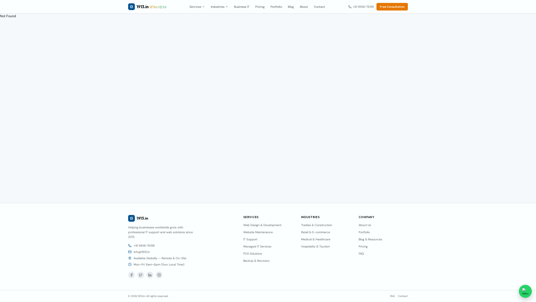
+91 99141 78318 (363, 7)
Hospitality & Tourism (315, 246)
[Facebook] (131, 275)
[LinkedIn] (150, 275)
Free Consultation (392, 7)
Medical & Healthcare (315, 239)
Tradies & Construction (316, 225)
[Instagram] (159, 275)
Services (195, 7)
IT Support (250, 239)
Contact (319, 7)
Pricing (260, 7)
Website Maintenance (258, 232)
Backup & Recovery (256, 261)
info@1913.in (142, 252)
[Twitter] (140, 275)
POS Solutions (252, 253)
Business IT (241, 7)
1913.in (142, 218)
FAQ (361, 253)
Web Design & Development (262, 225)
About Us (365, 225)
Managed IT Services (257, 246)
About (304, 7)
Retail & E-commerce (315, 232)
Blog (291, 7)
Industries (217, 7)
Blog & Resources (370, 239)
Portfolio (276, 7)
